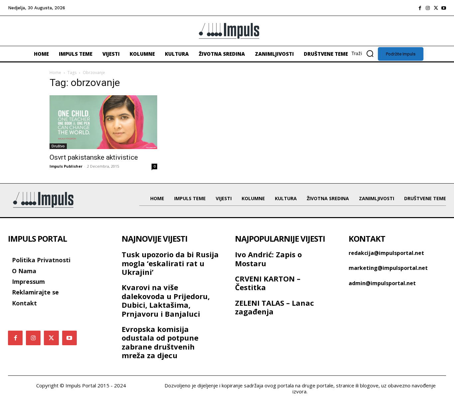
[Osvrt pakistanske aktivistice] (103, 122)
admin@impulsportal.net (382, 283)
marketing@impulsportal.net (388, 268)
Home (55, 72)
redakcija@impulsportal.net (386, 253)
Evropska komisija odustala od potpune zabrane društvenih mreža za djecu (160, 342)
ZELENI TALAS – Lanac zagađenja (274, 307)
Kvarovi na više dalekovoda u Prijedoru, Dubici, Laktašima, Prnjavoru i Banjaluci (166, 300)
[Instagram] (427, 8)
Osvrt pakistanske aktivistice (94, 157)
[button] (364, 53)
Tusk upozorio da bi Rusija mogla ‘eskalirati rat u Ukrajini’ (170, 263)
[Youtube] (443, 8)
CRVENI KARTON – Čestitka (267, 283)
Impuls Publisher (66, 166)
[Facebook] (419, 8)
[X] (435, 8)
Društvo (58, 146)
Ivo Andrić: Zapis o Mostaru (268, 258)
